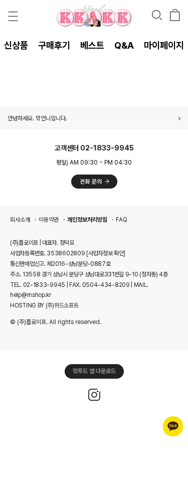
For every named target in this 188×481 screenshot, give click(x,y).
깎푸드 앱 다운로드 (94, 371)
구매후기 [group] (54, 45)
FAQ (121, 219)
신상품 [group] (16, 45)
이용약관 (49, 219)
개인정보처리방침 (87, 219)
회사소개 (20, 219)
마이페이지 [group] (164, 45)
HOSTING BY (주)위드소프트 (44, 305)
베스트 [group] (92, 45)
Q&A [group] (124, 45)
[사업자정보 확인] (105, 253)
